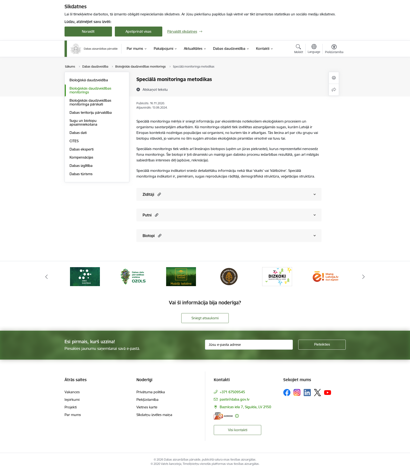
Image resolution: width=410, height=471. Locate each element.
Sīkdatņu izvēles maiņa (154, 414)
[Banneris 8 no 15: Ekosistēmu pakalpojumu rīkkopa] (229, 276)
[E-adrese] (223, 416)
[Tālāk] (363, 276)
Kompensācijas (81, 157)
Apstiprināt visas (138, 31)
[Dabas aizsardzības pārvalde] (94, 48)
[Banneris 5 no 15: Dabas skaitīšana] (85, 276)
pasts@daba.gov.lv (234, 399)
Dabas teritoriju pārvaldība (91, 112)
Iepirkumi (72, 399)
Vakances (72, 392)
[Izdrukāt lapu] (334, 78)
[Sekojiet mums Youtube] (327, 392)
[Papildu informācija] (237, 416)
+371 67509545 (232, 392)
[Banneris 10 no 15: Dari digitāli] (325, 276)
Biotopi (149, 235)
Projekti (71, 407)
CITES (74, 141)
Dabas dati (78, 132)
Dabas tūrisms (81, 174)
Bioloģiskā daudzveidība (89, 80)
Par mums (73, 414)
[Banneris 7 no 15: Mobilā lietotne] (181, 276)
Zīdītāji (148, 194)
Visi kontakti (237, 430)
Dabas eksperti (81, 149)
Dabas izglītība (81, 165)
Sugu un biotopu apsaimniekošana (83, 122)
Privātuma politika (150, 392)
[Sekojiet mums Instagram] (297, 392)
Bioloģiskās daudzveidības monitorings (90, 90)
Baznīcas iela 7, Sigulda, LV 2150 (245, 407)
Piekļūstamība (147, 399)
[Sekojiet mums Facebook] (286, 392)
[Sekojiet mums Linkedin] (307, 392)
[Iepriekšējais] (46, 276)
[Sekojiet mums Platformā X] (317, 392)
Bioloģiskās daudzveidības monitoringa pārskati (90, 102)
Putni (147, 215)
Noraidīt (88, 31)
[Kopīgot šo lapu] (334, 90)
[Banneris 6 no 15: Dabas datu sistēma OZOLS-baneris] (133, 276)
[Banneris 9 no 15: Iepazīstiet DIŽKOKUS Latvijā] (277, 276)
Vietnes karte (146, 407)
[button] (158, 194)
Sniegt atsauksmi (205, 318)
